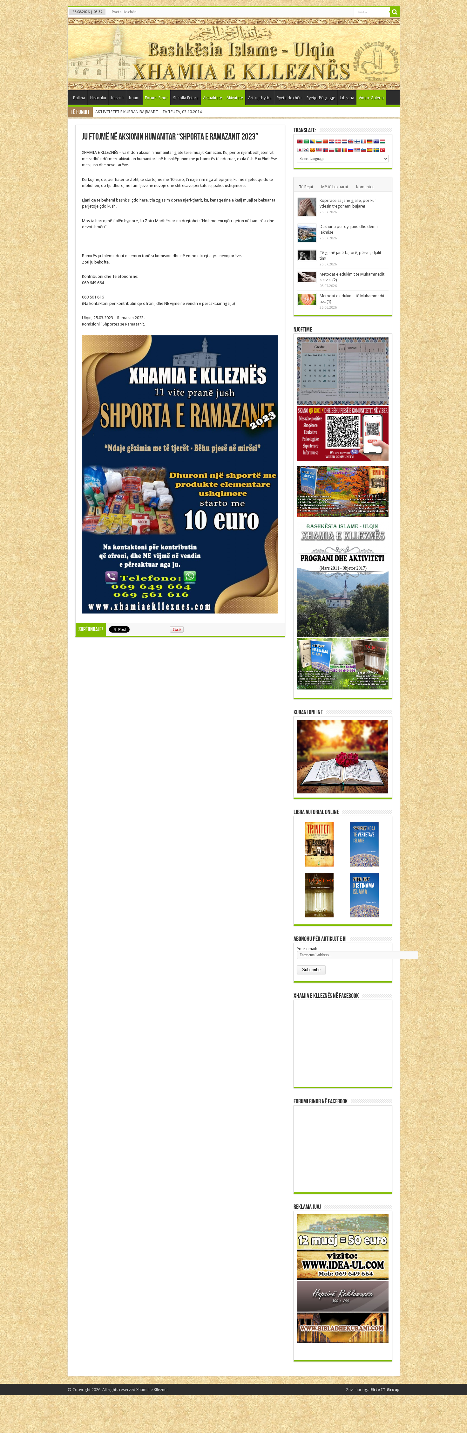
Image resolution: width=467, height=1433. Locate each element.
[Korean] (306, 150)
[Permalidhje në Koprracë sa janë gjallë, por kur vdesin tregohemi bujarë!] (307, 207)
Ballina (79, 97)
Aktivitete (235, 97)
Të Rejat (306, 186)
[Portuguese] (338, 150)
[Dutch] (344, 142)
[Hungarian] (382, 142)
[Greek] (376, 142)
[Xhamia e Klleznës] (234, 53)
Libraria (347, 97)
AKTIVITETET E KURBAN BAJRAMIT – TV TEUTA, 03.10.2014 (148, 111)
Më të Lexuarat (334, 186)
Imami (134, 97)
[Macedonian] (312, 150)
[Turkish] (382, 150)
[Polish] (332, 150)
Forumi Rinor (156, 97)
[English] (351, 142)
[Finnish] (357, 142)
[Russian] (351, 150)
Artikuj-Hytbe (260, 97)
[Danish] (338, 142)
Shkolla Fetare (186, 97)
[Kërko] (395, 12)
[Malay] (319, 150)
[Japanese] (300, 150)
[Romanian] (344, 150)
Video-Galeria (371, 97)
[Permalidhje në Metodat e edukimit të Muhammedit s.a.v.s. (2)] (307, 277)
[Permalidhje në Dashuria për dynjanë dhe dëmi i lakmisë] (307, 233)
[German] (370, 142)
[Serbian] (357, 150)
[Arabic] (306, 142)
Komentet (365, 186)
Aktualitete (212, 97)
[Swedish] (376, 150)
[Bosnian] (312, 142)
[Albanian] (300, 142)
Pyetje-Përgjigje (321, 97)
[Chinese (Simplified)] (325, 142)
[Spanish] (370, 150)
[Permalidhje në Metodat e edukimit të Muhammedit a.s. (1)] (307, 299)
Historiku (98, 97)
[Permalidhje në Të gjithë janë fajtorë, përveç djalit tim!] (307, 255)
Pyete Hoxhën (124, 12)
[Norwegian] (325, 150)
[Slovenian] (363, 150)
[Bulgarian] (319, 142)
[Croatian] (332, 142)
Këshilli (117, 97)
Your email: (307, 948)
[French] (363, 142)
